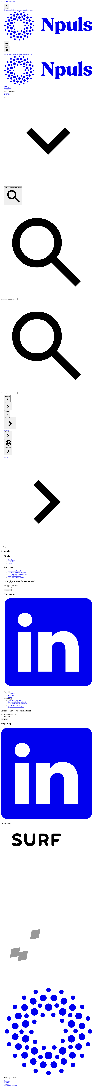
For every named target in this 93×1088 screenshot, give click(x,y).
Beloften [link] (6, 86)
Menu (6, 45)
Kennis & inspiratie (9, 91)
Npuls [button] (6, 692)
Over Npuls (11, 693)
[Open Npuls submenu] (9, 692)
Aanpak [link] (6, 89)
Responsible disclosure (10, 1085)
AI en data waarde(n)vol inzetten (17, 703)
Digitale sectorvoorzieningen (16, 707)
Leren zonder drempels (14, 700)
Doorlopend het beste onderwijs (17, 702)
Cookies (6, 1084)
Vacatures (11, 695)
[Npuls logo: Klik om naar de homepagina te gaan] (48, 1076)
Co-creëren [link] (7, 88)
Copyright (7, 1081)
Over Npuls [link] (7, 94)
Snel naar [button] (7, 698)
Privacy (6, 1082)
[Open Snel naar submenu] (11, 699)
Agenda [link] (6, 93)
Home (6, 457)
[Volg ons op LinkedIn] (48, 688)
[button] (8, 1)
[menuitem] (48, 6)
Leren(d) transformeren (14, 705)
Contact (10, 697)
